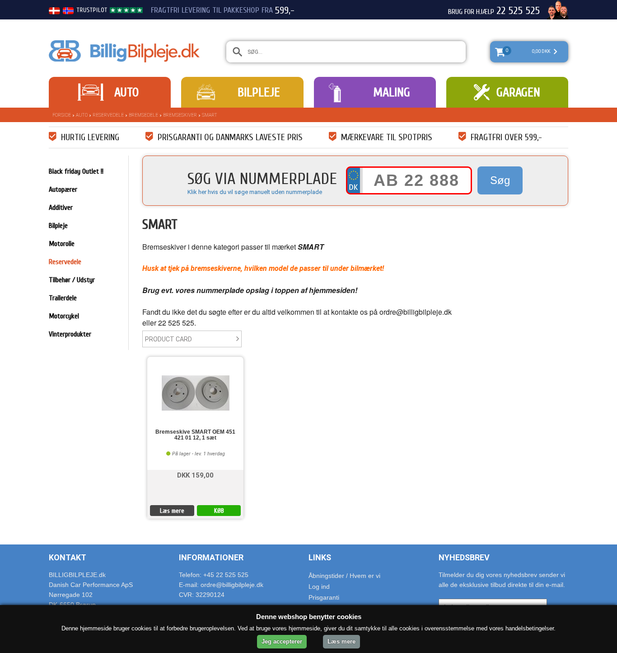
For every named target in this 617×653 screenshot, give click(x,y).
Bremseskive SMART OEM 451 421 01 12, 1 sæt (195, 435)
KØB (219, 511)
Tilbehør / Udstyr (72, 280)
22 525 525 (518, 10)
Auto (126, 92)
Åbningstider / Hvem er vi (344, 575)
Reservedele (108, 115)
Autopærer (63, 189)
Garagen (518, 92)
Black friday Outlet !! (76, 171)
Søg (500, 180)
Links (319, 557)
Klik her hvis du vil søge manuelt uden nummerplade (254, 192)
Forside (61, 115)
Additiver (61, 207)
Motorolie (62, 244)
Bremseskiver (180, 115)
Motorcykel (64, 316)
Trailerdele (63, 298)
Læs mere (172, 511)
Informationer (211, 557)
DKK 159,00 (195, 474)
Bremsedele (143, 115)
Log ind (319, 586)
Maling (391, 92)
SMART (209, 115)
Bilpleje (259, 92)
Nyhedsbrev (464, 557)
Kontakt (67, 557)
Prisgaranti (323, 597)
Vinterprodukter (70, 334)
